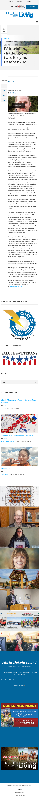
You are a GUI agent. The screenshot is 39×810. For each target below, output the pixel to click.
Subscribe (32, 7)
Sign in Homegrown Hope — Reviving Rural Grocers (18, 401)
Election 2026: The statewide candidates (17, 435)
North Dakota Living (19, 662)
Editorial (11, 81)
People (12, 441)
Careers (19, 789)
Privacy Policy (19, 792)
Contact (28, 1)
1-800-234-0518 (20, 674)
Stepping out (6, 468)
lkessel (5, 405)
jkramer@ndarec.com (16, 287)
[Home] (19, 14)
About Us (10, 1)
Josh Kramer (14, 93)
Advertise (19, 1)
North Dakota (5, 441)
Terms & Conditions (19, 795)
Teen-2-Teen (4, 474)
